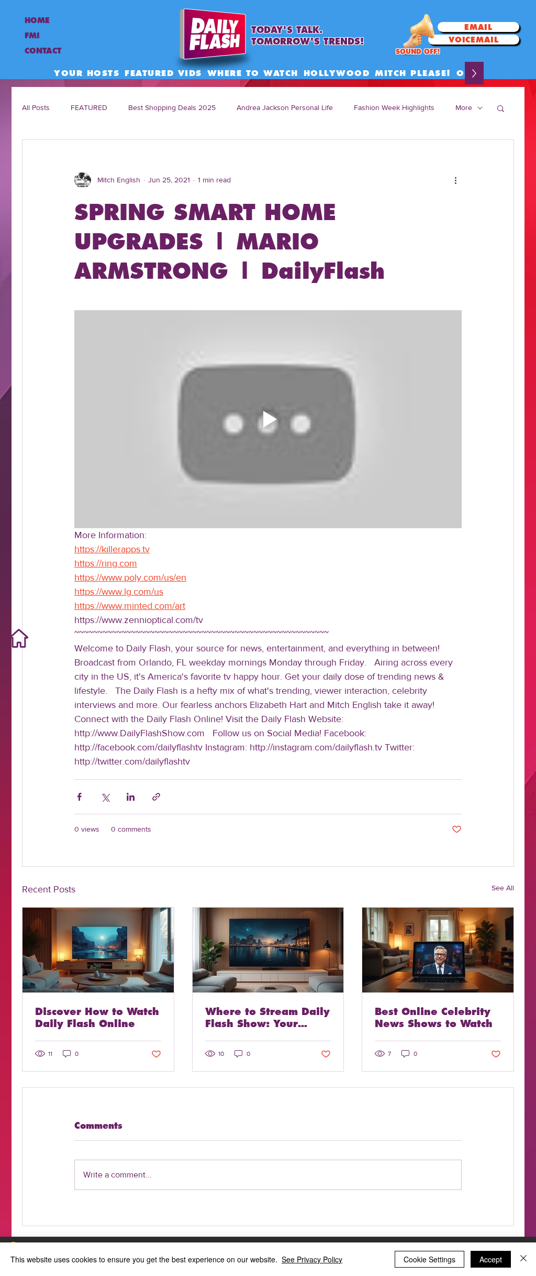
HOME (37, 20)
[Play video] (268, 419)
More (463, 107)
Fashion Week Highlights (394, 107)
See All (503, 888)
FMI (32, 35)
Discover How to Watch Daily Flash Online (97, 1018)
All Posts (36, 107)
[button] (501, 108)
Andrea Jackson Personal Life (285, 107)
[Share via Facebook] (79, 797)
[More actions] (455, 179)
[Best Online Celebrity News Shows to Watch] (437, 950)
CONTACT (43, 51)
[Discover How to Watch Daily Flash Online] (98, 950)
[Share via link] (156, 797)
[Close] (523, 1259)
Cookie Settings (429, 1259)
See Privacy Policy (312, 1259)
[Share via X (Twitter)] (105, 797)
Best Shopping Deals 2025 (172, 107)
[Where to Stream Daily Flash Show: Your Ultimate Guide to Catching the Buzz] (268, 950)
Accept (490, 1259)
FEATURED (89, 107)
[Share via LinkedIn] (131, 797)
